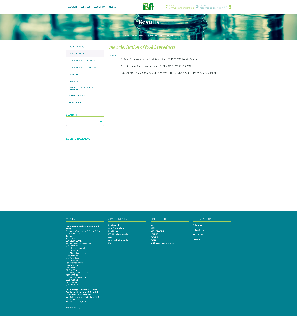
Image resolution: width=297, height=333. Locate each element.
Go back (76, 102)
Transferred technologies (84, 68)
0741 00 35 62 (72, 284)
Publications (76, 47)
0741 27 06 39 (72, 245)
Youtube (199, 234)
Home (126, 36)
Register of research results (81, 89)
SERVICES (85, 7)
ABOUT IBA (99, 7)
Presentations (77, 54)
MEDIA (112, 7)
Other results (77, 95)
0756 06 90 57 (72, 250)
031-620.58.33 (72, 241)
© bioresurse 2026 (74, 307)
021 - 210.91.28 (79, 302)
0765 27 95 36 (72, 275)
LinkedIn (199, 239)
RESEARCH (71, 7)
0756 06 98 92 (72, 255)
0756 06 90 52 (72, 280)
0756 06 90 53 (72, 260)
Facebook (199, 230)
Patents (73, 75)
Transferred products (82, 61)
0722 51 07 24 (72, 265)
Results (133, 36)
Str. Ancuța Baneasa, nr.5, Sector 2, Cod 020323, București (83, 232)
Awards (73, 82)
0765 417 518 (71, 270)
